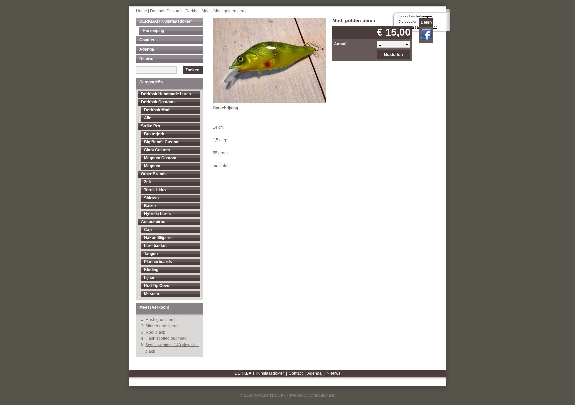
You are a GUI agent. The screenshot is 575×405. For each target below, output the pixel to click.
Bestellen (393, 54)
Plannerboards (158, 261)
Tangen (151, 253)
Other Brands (154, 174)
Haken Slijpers (158, 237)
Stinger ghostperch (162, 326)
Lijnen (149, 277)
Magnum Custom (160, 158)
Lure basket (155, 245)
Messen (151, 293)
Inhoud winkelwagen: (416, 16)
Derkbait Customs (166, 11)
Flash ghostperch (161, 319)
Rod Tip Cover (157, 285)
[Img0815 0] (269, 60)
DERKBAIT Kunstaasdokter (165, 21)
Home (141, 11)
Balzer (150, 205)
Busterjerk (154, 134)
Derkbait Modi (198, 11)
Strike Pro (150, 126)
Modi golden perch (231, 11)
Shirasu (151, 198)
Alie (147, 118)
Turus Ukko (155, 190)
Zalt (147, 182)
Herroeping (153, 30)
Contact (146, 40)
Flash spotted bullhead (166, 338)
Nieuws (146, 58)
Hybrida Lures (157, 213)
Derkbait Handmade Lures (166, 94)
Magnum (152, 166)
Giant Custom (157, 150)
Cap (148, 229)
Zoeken (192, 70)
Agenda (146, 49)
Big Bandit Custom (162, 142)
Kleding (151, 269)
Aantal (340, 44)
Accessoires (153, 221)
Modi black (155, 332)
